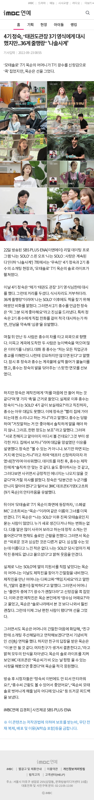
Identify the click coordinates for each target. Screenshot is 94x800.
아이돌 (59, 25)
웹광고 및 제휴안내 (30, 769)
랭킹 (73, 25)
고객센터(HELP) (55, 775)
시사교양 (63, 3)
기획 (30, 25)
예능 (52, 3)
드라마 (42, 3)
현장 (43, 25)
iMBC (31, 3)
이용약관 (52, 769)
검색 (88, 13)
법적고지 (34, 775)
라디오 (76, 3)
